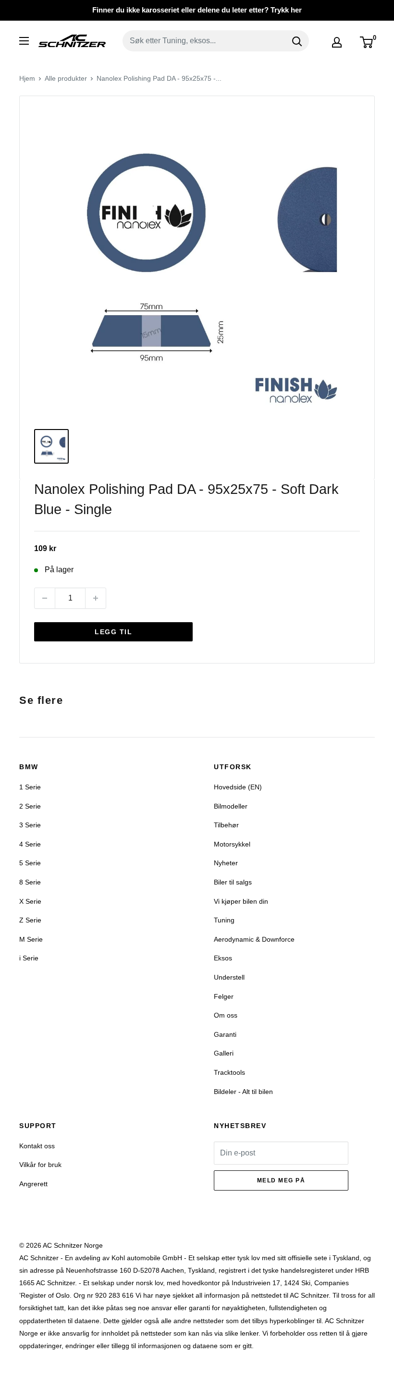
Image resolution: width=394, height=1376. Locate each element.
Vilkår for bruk (40, 1164)
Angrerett (33, 1184)
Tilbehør (226, 825)
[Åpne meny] (24, 41)
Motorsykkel (232, 844)
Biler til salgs (233, 882)
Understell (229, 977)
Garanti (225, 1034)
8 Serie (30, 882)
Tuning (224, 920)
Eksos (223, 958)
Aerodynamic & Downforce (254, 939)
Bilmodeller (230, 806)
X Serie (30, 901)
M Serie (31, 939)
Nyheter (226, 863)
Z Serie (30, 920)
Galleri (224, 1053)
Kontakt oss (37, 1146)
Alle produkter (66, 78)
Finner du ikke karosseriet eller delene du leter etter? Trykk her (197, 10)
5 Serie (30, 863)
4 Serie (30, 844)
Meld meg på (281, 1180)
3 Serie (30, 825)
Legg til (113, 632)
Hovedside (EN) (238, 787)
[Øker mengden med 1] (96, 598)
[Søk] (297, 40)
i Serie (28, 958)
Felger (224, 996)
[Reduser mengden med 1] (45, 598)
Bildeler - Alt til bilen (243, 1091)
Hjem (27, 78)
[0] (367, 42)
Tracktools (229, 1072)
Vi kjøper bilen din (241, 901)
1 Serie (30, 787)
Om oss (225, 1015)
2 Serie (30, 806)
